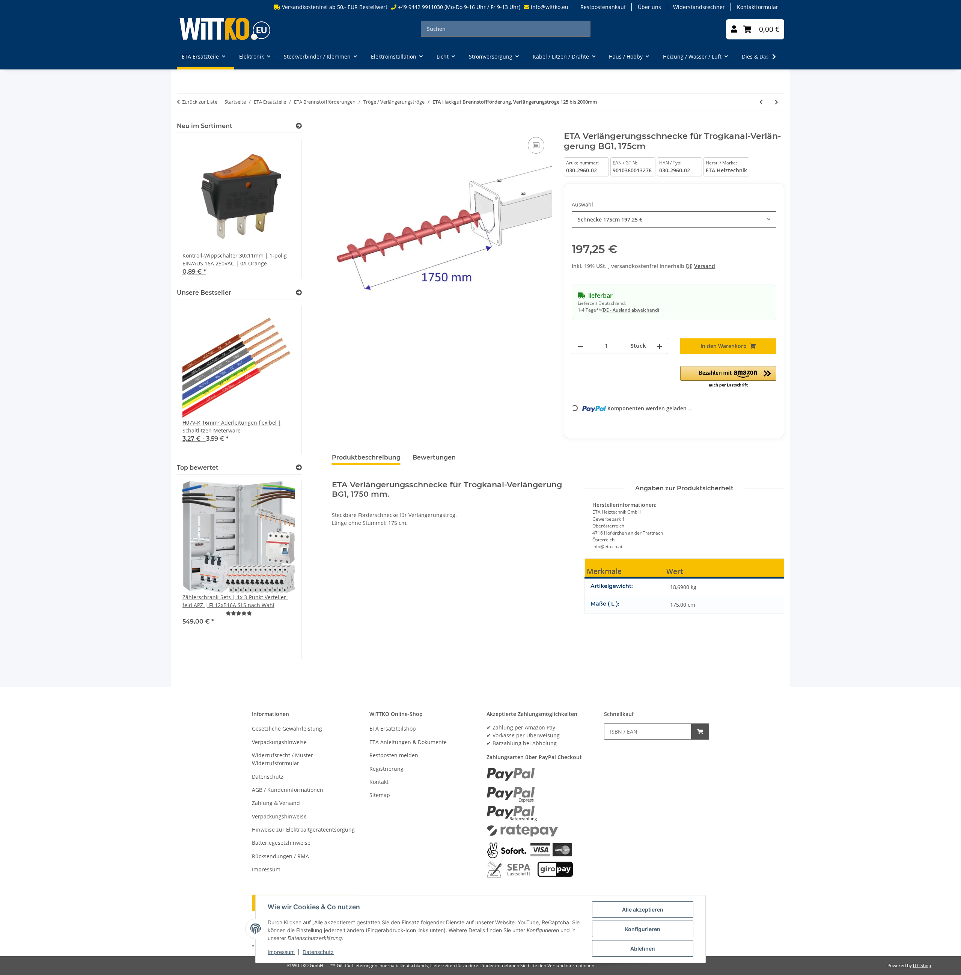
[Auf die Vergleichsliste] (536, 145)
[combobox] (674, 219)
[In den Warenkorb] (338, 127)
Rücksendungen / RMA (280, 856)
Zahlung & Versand (276, 802)
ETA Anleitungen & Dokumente (408, 742)
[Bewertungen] (239, 613)
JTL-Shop (922, 965)
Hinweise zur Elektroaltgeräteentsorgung (303, 829)
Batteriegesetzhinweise (281, 842)
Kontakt (379, 781)
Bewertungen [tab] (434, 457)
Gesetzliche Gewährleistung (287, 728)
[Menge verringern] (580, 346)
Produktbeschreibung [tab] (366, 457)
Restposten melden (393, 755)
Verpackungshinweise (279, 742)
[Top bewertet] (299, 467)
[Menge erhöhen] (659, 346)
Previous (195, 210)
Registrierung (386, 768)
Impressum (281, 952)
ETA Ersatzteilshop (392, 728)
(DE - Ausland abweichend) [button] (630, 310)
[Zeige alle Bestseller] (299, 292)
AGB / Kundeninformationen (287, 789)
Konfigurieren (642, 929)
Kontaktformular (757, 7)
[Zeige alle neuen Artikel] (299, 126)
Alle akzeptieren (642, 909)
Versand (704, 266)
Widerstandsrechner (699, 7)
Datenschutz (318, 952)
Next (283, 210)
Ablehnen (642, 948)
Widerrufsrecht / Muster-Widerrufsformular (283, 759)
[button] (734, 29)
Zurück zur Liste (199, 101)
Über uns (649, 7)
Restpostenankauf (603, 7)
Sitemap (379, 795)
